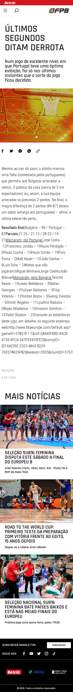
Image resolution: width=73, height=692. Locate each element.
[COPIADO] (38, 151)
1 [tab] (36, 137)
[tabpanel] (36, 115)
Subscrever (59, 645)
